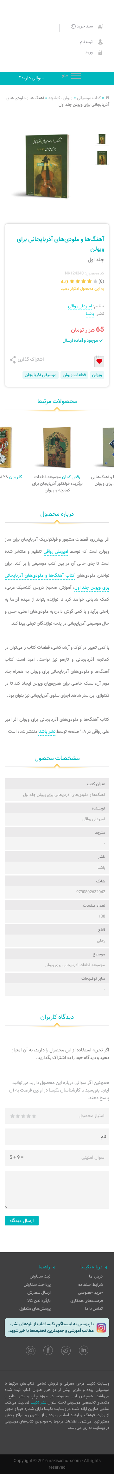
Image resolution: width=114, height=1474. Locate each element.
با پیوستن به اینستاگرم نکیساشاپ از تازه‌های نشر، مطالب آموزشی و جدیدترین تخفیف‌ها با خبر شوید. (51, 1327)
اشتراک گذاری (31, 359)
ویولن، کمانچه (60, 98)
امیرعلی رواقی (80, 306)
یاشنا (90, 313)
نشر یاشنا (46, 731)
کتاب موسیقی (89, 98)
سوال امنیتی (92, 1157)
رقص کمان (57, 484)
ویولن (97, 375)
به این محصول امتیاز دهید (82, 289)
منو (76, 76)
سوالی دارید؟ (31, 78)
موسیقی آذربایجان (40, 375)
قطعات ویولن (74, 375)
